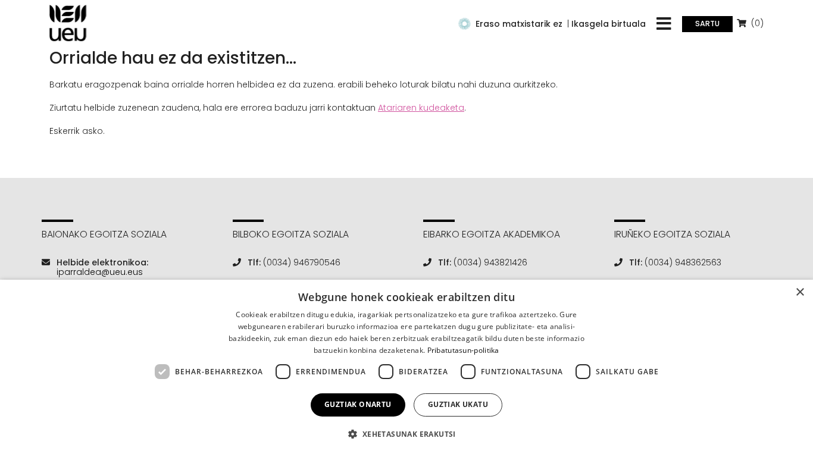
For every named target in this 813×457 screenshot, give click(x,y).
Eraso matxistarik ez (519, 24)
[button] (406, 434)
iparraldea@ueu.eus (100, 272)
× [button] (799, 292)
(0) (756, 23)
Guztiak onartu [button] (358, 404)
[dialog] (406, 368)
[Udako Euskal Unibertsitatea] (68, 23)
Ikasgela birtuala (608, 24)
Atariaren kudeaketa (421, 108)
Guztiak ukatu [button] (458, 404)
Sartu (707, 23)
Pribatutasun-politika (463, 350)
